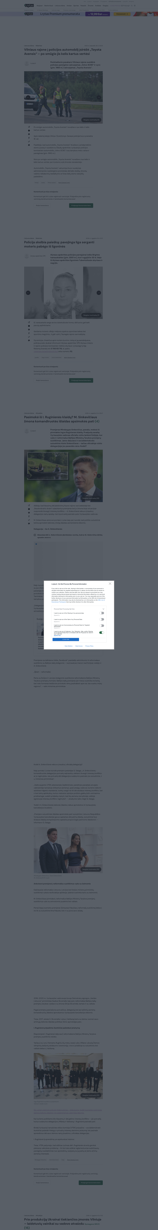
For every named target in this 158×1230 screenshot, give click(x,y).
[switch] (101, 613)
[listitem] (79, 609)
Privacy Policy (89, 646)
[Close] (110, 584)
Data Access (79, 646)
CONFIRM (65, 639)
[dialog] (79, 615)
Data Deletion (69, 646)
